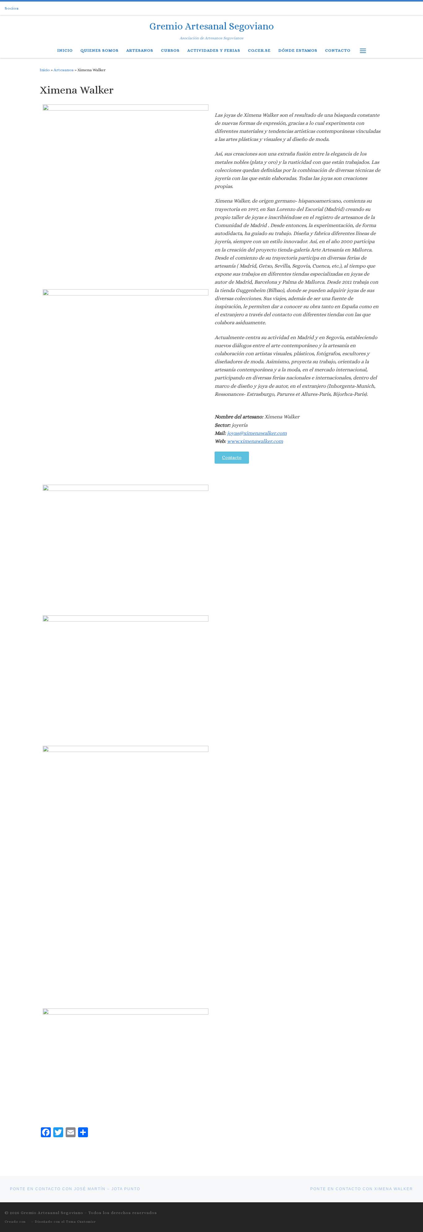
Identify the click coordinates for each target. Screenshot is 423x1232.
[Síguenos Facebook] (393, 8)
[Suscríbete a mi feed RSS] (384, 8)
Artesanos (64, 70)
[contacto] (401, 8)
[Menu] (363, 50)
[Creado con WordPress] (28, 1221)
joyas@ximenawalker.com (257, 433)
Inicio (45, 70)
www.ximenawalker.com (255, 441)
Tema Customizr (81, 1222)
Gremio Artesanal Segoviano (52, 1212)
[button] (232, 458)
